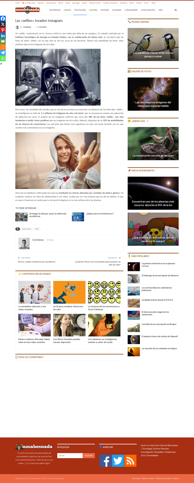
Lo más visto (153, 445)
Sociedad (116, 10)
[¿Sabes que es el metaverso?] (78, 216)
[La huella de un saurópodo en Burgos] (134, 327)
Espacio (41, 3)
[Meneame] (3, 47)
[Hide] (1, 64)
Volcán (139, 3)
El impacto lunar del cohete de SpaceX (160, 336)
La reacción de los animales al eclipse (159, 348)
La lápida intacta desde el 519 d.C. (158, 300)
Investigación (148, 10)
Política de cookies (148, 478)
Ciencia (67, 10)
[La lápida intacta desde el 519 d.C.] (134, 303)
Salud (67, 3)
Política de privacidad (163, 478)
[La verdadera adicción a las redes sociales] (34, 292)
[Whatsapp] (3, 58)
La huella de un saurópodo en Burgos (159, 324)
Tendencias (169, 452)
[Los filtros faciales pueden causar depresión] (69, 325)
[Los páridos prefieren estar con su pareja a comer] (153, 44)
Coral (146, 3)
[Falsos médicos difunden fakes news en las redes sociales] (34, 325)
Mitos (60, 3)
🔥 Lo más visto (29, 3)
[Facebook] (3, 18)
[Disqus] (69, 398)
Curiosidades (131, 10)
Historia (105, 10)
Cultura (93, 10)
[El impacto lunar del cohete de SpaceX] (134, 339)
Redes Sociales (27, 229)
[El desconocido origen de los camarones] (134, 315)
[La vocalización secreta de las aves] (153, 143)
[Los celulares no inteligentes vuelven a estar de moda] (104, 325)
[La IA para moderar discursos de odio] (69, 292)
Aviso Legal (136, 478)
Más (154, 3)
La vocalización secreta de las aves (153, 155)
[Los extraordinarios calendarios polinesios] (134, 291)
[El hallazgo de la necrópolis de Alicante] (134, 278)
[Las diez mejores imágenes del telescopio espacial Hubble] (153, 94)
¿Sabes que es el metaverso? (99, 214)
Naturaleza (55, 10)
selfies (37, 229)
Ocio (143, 455)
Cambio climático (110, 3)
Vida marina (51, 3)
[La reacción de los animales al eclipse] (134, 351)
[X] (3, 24)
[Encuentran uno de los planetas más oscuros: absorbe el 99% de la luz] (153, 193)
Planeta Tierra (95, 3)
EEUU (131, 3)
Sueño (84, 3)
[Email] (3, 41)
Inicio (17, 3)
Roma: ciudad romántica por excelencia (36, 262)
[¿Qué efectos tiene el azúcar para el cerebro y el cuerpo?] (153, 229)
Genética (123, 3)
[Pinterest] (3, 30)
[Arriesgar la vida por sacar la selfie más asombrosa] (21, 216)
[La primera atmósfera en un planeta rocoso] (134, 266)
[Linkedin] (3, 35)
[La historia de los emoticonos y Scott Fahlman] (104, 292)
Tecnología (80, 10)
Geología (76, 3)
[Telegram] (3, 52)
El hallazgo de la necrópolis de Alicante (160, 275)
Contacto (176, 478)
